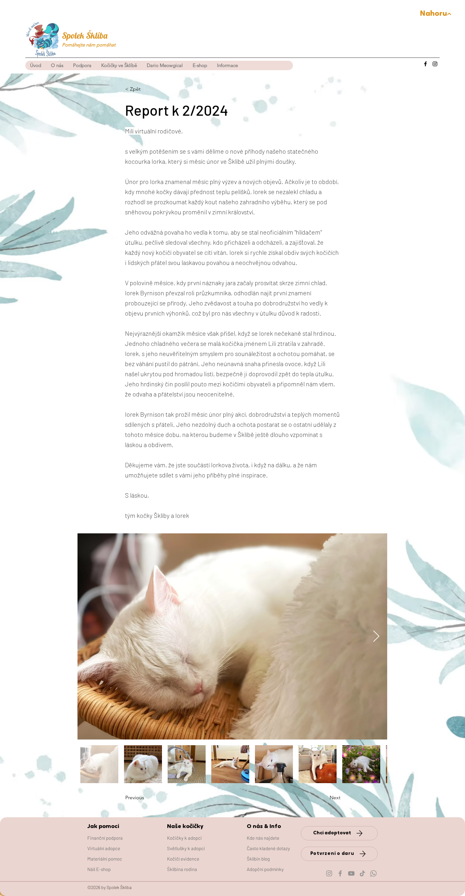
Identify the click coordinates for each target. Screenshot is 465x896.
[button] (119, 65)
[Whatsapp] (373, 873)
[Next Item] (376, 636)
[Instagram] (435, 64)
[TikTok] (362, 873)
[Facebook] (425, 64)
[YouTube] (351, 873)
